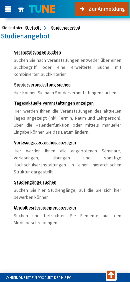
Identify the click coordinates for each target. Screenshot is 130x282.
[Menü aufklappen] (8, 9)
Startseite (33, 27)
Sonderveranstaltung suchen (42, 85)
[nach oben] (111, 275)
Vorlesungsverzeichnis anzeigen (45, 142)
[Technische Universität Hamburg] (42, 9)
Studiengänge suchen (35, 182)
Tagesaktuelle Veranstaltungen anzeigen (54, 103)
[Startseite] (21, 9)
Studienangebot (65, 27)
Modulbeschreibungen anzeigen (45, 207)
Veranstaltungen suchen (37, 52)
